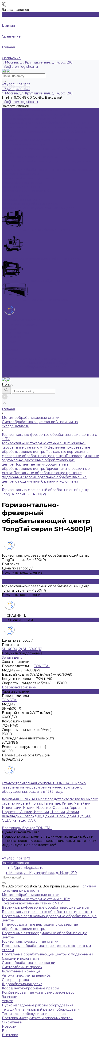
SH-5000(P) (32, 649)
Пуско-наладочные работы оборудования (38, 358)
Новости (9, 341)
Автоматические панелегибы (26, 975)
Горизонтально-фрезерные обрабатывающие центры (47, 912)
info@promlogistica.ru (20, 66)
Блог (6, 346)
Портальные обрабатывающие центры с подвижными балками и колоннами (44, 479)
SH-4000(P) (12, 649)
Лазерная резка (15, 980)
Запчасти (21, 426)
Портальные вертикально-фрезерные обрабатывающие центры (46, 454)
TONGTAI (42, 666)
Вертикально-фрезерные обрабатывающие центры (45, 907)
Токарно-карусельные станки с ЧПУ (43, 445)
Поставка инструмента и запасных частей (37, 371)
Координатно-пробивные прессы (30, 988)
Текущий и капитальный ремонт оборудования (42, 362)
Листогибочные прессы (22, 967)
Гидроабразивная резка (22, 984)
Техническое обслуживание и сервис (34, 367)
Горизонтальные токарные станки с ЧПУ (36, 443)
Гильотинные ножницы (21, 971)
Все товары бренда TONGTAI (27, 828)
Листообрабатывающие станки (28, 422)
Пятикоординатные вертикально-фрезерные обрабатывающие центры (50, 460)
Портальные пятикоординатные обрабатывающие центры (35, 466)
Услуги (7, 1001)
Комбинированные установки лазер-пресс (38, 992)
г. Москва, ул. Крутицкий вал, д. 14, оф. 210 (37, 62)
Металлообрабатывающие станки (30, 895)
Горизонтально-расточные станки (30, 941)
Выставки (10, 350)
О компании (12, 1022)
